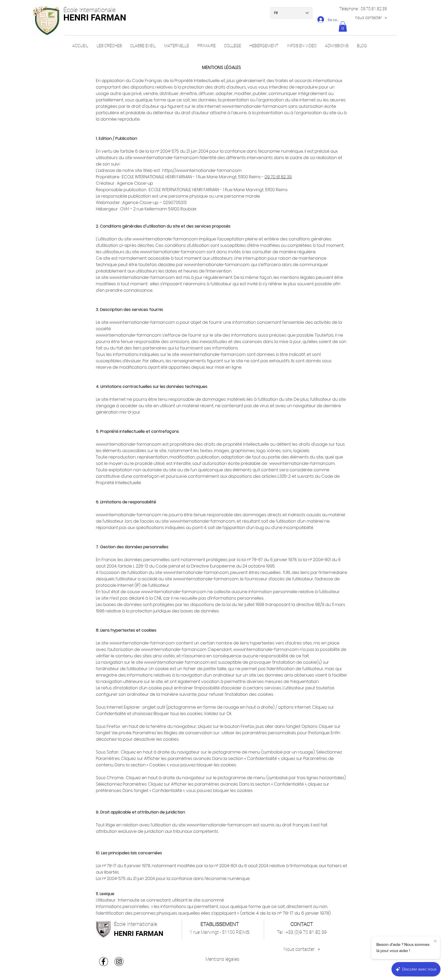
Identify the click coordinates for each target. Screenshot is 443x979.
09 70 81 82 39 (278, 177)
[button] (342, 26)
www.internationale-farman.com (254, 106)
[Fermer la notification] (435, 941)
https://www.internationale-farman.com (201, 170)
